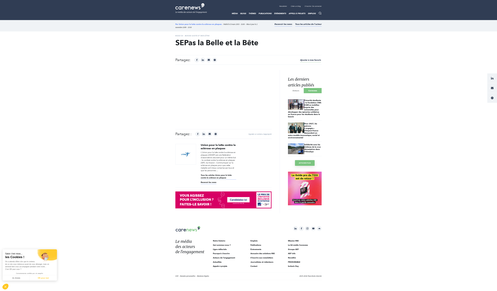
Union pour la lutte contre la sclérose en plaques (200, 24)
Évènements (280, 13)
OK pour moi (43, 278)
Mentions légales (203, 276)
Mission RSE (293, 241)
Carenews (312, 91)
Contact (253, 266)
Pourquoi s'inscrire (221, 253)
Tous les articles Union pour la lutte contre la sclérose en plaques (216, 176)
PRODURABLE (294, 262)
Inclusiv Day (293, 266)
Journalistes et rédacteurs (261, 262)
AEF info (291, 253)
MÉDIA (235, 13)
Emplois (312, 13)
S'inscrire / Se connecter (313, 6)
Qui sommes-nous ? (222, 245)
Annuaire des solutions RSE (262, 253)
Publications (265, 13)
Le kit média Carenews (298, 245)
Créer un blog (296, 6)
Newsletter (283, 6)
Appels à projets (297, 13)
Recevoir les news (283, 24)
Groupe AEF (293, 249)
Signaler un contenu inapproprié (260, 134)
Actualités (217, 262)
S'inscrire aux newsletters (261, 258)
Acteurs (296, 91)
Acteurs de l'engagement (224, 258)
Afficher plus (305, 163)
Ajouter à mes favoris (310, 60)
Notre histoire (219, 241)
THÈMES (252, 13)
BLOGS (243, 13)
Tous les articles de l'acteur (308, 24)
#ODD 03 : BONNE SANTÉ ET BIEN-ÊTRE (192, 36)
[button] (5, 286)
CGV (176, 276)
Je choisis (16, 278)
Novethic (292, 258)
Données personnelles (187, 276)
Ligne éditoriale (220, 249)
